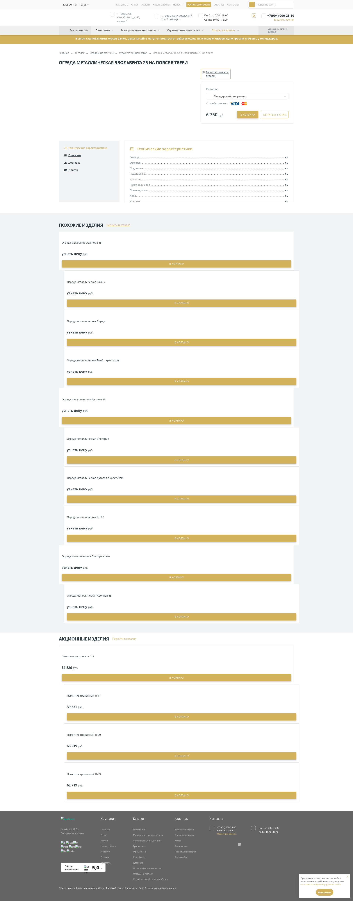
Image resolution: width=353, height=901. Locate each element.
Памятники (103, 30)
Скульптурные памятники (183, 30)
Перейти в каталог (118, 225)
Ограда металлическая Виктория (88, 438)
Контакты (233, 4)
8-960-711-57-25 (225, 830)
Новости (178, 4)
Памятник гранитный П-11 (84, 695)
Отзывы (219, 4)
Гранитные (139, 846)
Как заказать (181, 846)
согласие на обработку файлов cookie (321, 884)
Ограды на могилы (223, 30)
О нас (134, 4)
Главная (105, 829)
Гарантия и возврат (185, 851)
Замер (177, 840)
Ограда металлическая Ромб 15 (82, 242)
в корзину (176, 263)
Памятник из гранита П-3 (78, 656)
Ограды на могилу (143, 873)
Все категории (78, 30)
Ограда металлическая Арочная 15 (89, 595)
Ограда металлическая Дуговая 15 (84, 399)
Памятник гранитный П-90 (84, 734)
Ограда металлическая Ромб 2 (86, 282)
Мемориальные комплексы (138, 30)
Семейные (139, 857)
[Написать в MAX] (254, 15)
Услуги (145, 4)
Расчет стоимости (184, 829)
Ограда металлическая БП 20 (85, 517)
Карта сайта (181, 857)
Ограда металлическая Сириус (86, 321)
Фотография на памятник (147, 868)
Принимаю (324, 892)
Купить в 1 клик (274, 114)
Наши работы (161, 4)
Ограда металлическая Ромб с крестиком (93, 360)
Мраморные (139, 851)
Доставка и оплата (184, 835)
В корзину (247, 114)
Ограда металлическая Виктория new (86, 556)
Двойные (138, 862)
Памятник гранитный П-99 (84, 774)
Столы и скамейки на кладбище (150, 879)
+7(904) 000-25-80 (280, 15)
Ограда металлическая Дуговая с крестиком (95, 478)
